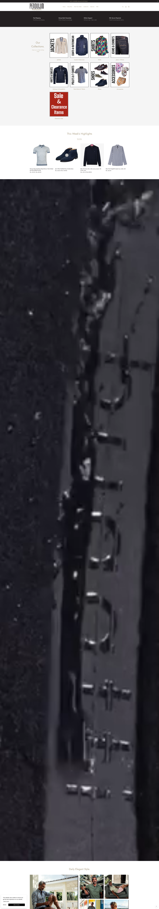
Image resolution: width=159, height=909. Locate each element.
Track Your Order (78, 6)
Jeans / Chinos (120, 60)
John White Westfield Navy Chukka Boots (64, 169)
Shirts (99, 60)
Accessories (120, 89)
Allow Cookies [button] (17, 904)
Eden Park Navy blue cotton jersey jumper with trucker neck (90, 169)
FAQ (97, 6)
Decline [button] (4, 904)
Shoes (99, 89)
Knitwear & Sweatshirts (59, 89)
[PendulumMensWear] (37, 6)
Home (64, 6)
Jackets (59, 60)
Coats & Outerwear (79, 60)
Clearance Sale (59, 118)
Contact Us (86, 6)
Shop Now (69, 6)
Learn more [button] (6, 901)
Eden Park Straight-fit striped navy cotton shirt (116, 169)
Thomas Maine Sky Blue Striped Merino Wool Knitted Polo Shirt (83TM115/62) (41, 169)
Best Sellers (79, 139)
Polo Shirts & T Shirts (79, 89)
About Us (92, 6)
